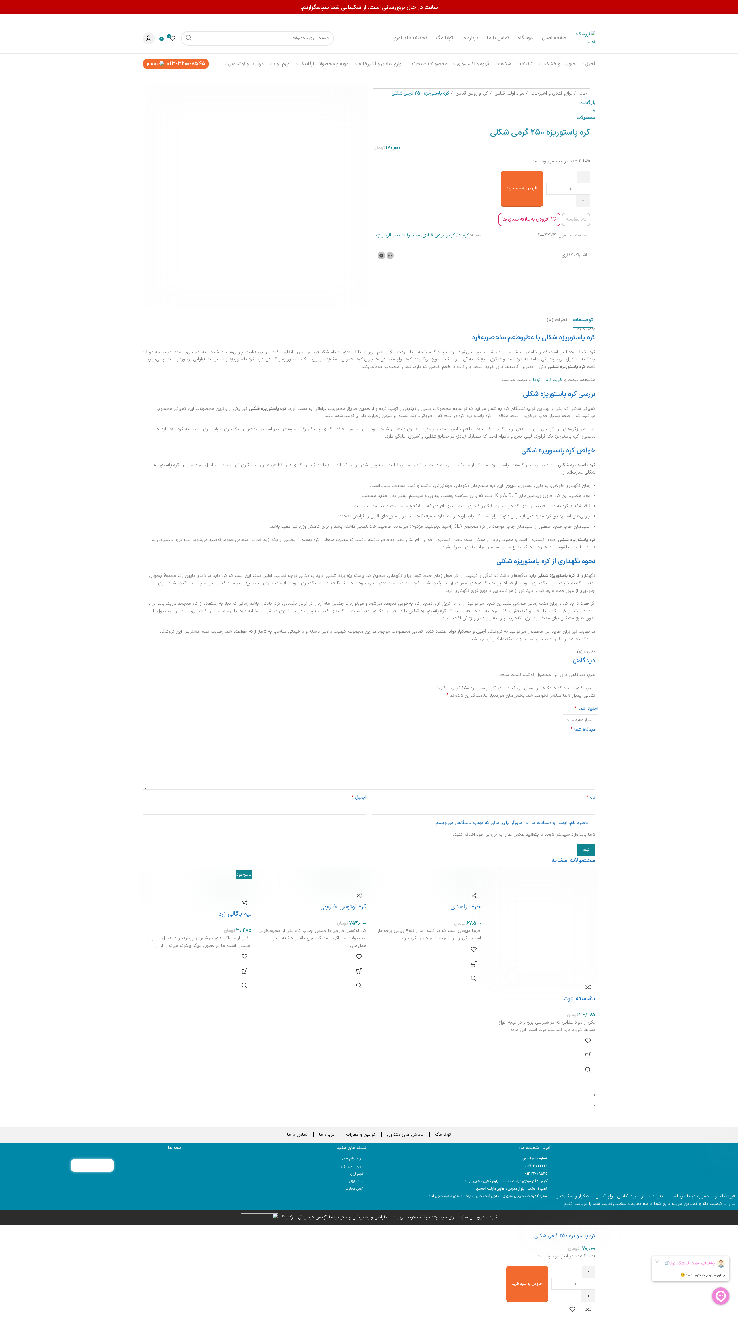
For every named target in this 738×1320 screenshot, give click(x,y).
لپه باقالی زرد (235, 914)
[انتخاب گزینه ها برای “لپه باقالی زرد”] (244, 971)
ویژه (379, 235)
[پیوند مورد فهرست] (461, 1166)
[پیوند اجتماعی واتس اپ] (390, 255)
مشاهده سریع (588, 1069)
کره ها (463, 235)
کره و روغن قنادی (471, 93)
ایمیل (359, 797)
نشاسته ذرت (579, 998)
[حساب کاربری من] (149, 38)
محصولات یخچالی (403, 235)
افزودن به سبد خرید (522, 188)
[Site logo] (583, 38)
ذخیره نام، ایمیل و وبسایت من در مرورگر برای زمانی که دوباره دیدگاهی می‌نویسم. (511, 822)
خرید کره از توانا (548, 379)
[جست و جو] (188, 38)
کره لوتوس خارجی (343, 907)
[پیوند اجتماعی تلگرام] (381, 255)
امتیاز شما (586, 708)
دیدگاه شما (583, 729)
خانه (582, 93)
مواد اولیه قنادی (508, 93)
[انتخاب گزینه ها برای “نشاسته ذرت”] (588, 1055)
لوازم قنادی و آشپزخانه (550, 93)
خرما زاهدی (466, 907)
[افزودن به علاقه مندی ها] (588, 1041)
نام (590, 797)
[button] (359, 971)
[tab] (583, 320)
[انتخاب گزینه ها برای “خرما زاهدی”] (473, 964)
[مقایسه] (588, 987)
